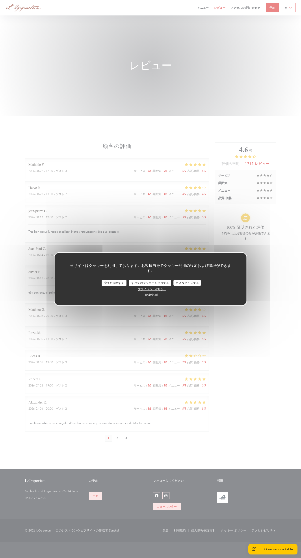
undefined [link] (151, 294)
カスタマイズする (187, 283)
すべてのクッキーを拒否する (150, 283)
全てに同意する (114, 283)
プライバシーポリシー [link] (152, 289)
